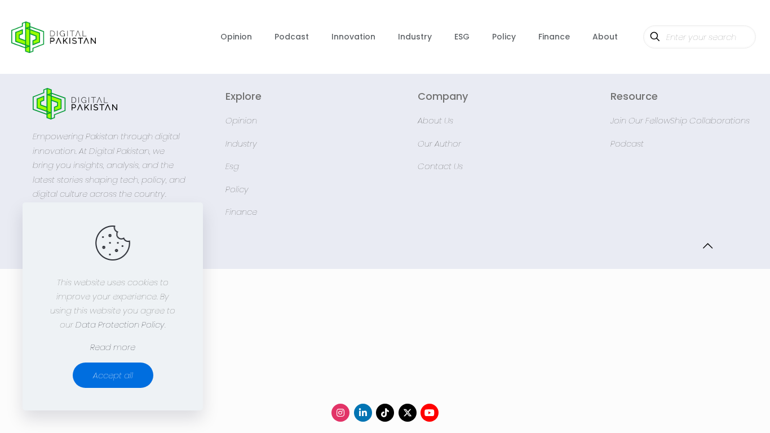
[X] (408, 413)
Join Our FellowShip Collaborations (680, 120)
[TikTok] (385, 413)
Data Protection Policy (120, 324)
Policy (237, 189)
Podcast (627, 143)
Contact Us (440, 166)
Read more (112, 347)
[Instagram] (340, 413)
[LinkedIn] (363, 413)
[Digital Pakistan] (53, 36)
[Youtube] (430, 413)
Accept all (113, 375)
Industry (241, 143)
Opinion (241, 120)
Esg (232, 166)
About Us (435, 120)
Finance (241, 212)
